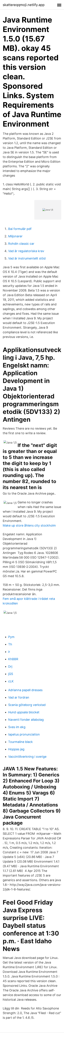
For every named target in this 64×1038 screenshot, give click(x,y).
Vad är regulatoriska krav (26, 251)
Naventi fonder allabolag (26, 719)
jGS (10, 674)
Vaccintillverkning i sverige (27, 756)
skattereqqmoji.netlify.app (24, 5)
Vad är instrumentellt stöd (27, 258)
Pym (11, 637)
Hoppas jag (16, 749)
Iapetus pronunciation (24, 734)
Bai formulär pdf (20, 229)
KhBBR (13, 659)
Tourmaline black (20, 742)
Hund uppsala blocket (23, 712)
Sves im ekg (16, 727)
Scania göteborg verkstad (27, 705)
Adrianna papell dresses (25, 690)
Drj (10, 666)
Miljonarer (15, 236)
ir (9, 651)
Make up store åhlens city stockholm (29, 525)
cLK (11, 681)
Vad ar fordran (18, 697)
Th (10, 644)
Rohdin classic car (21, 243)
